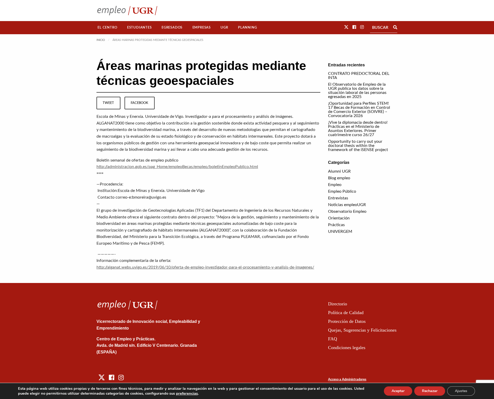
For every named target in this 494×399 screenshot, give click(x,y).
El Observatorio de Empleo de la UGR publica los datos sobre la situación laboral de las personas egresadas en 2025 (357, 90)
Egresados (172, 27)
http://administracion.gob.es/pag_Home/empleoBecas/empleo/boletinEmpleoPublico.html (177, 167)
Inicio (100, 40)
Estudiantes (139, 27)
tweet (108, 102)
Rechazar (429, 390)
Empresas (201, 27)
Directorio (337, 303)
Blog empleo (339, 178)
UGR (224, 27)
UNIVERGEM (340, 231)
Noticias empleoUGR (347, 205)
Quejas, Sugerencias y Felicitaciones (362, 330)
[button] (346, 27)
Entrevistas (338, 198)
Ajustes (461, 390)
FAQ (332, 338)
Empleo (334, 185)
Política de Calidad (346, 312)
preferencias (187, 393)
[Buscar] (395, 27)
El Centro (107, 27)
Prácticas (336, 225)
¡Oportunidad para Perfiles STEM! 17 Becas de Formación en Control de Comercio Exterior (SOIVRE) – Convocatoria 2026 (359, 109)
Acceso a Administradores (347, 379)
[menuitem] (107, 27)
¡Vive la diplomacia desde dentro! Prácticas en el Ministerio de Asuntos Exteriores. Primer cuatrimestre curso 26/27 (357, 128)
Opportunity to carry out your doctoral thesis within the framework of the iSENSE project (358, 145)
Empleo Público (342, 191)
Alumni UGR (339, 171)
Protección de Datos (347, 321)
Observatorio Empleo (347, 211)
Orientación (339, 218)
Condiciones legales (346, 347)
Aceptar (398, 390)
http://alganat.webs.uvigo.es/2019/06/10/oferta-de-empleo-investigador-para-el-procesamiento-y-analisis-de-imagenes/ (205, 267)
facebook (139, 102)
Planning (247, 27)
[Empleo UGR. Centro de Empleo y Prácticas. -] (127, 10)
